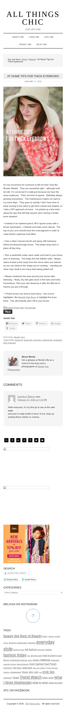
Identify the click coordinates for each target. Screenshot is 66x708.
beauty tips (28, 340)
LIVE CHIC (48, 37)
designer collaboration (18, 643)
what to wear (40, 682)
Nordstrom (7, 668)
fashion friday (15, 655)
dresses (32, 643)
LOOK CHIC (33, 37)
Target (15, 677)
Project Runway (52, 668)
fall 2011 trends (18, 650)
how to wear (49, 655)
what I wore (48, 677)
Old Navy (17, 668)
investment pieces (18, 660)
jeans (30, 660)
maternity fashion (9, 664)
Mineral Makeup (23, 664)
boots (45, 636)
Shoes (25, 672)
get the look (36, 655)
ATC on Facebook (16, 690)
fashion (48, 650)
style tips (48, 672)
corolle (57, 636)
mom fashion (36, 664)
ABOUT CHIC (17, 37)
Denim (5, 643)
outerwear (27, 667)
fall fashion (31, 649)
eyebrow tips (47, 340)
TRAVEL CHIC (24, 44)
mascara (55, 660)
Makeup (45, 660)
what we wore (55, 683)
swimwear (7, 678)
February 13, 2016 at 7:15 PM (32, 400)
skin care (34, 672)
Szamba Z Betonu (26, 396)
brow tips (37, 340)
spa (40, 672)
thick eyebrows (9, 343)
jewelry (36, 660)
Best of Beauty (31, 636)
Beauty (17, 337)
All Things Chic (33, 18)
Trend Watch (31, 677)
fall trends (41, 650)
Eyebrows (58, 340)
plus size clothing (39, 668)
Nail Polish (50, 664)
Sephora (6, 672)
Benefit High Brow (27, 297)
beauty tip (19, 340)
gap (28, 656)
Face (23, 337)
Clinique (51, 636)
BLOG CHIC (40, 44)
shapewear (15, 672)
